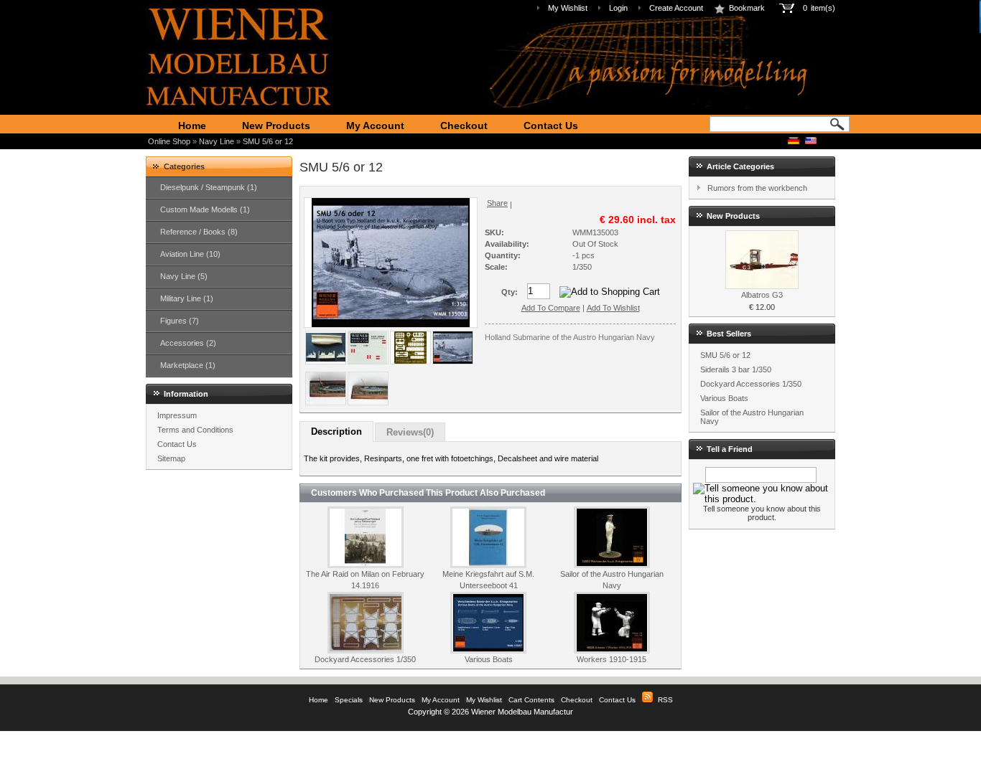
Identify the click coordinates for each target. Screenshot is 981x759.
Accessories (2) (188, 343)
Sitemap (171, 458)
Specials (349, 700)
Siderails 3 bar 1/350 (735, 369)
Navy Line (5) (184, 276)
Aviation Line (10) (190, 254)
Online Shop (169, 141)
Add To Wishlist (613, 307)
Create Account (676, 8)
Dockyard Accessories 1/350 (365, 659)
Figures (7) (179, 320)
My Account (375, 125)
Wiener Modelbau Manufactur (522, 711)
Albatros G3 (762, 295)
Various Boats (489, 659)
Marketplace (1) (187, 365)
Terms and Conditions (195, 429)
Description (336, 431)
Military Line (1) (186, 298)
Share (497, 203)
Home (192, 125)
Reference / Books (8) (199, 231)
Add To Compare (550, 307)
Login (618, 8)
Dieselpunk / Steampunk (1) (208, 187)
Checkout (464, 125)
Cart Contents (531, 700)
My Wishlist (567, 8)
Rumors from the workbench (757, 188)
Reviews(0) (410, 432)
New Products (276, 125)
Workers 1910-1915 (611, 659)
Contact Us (551, 125)
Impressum (177, 415)
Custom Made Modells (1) (205, 209)
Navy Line (216, 141)
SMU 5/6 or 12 (268, 141)
